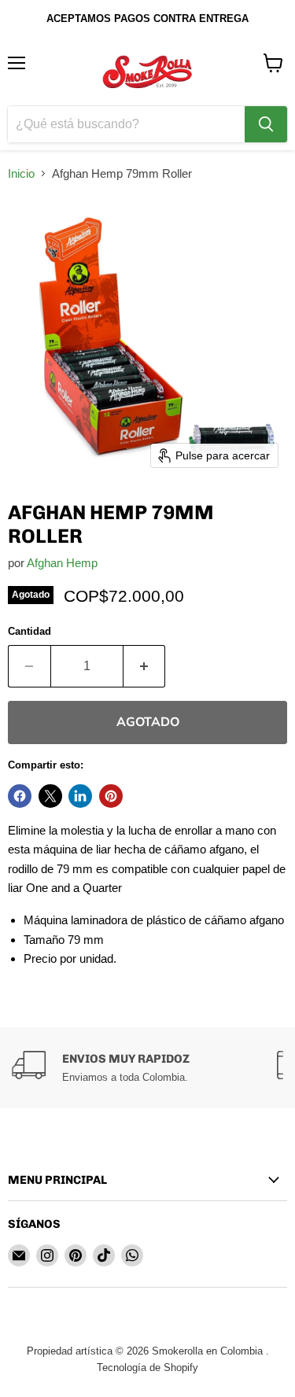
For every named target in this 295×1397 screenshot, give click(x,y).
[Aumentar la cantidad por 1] (145, 666)
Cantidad (29, 631)
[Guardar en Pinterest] (111, 796)
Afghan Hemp (62, 562)
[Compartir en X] (50, 796)
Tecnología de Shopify (147, 1367)
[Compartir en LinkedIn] (80, 796)
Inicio (21, 173)
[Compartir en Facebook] (19, 796)
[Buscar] (266, 124)
